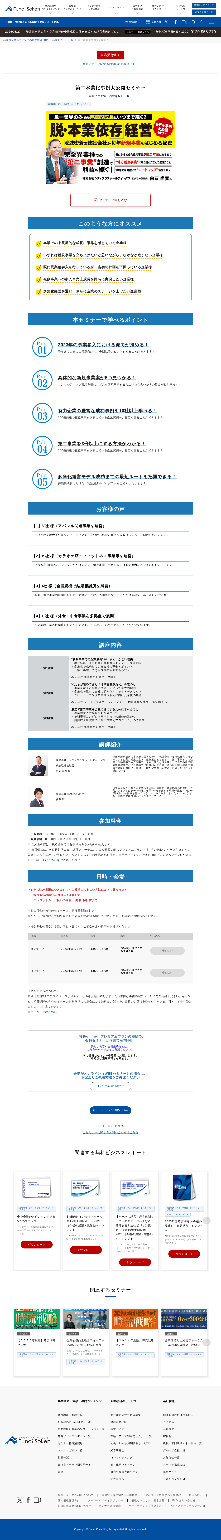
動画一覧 (63, 1457)
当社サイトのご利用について (76, 1495)
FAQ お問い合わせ (183, 1500)
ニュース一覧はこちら (138, 32)
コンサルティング (121, 1457)
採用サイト (170, 1471)
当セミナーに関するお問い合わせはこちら (110, 63)
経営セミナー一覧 (62, 40)
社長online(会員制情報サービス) (130, 1443)
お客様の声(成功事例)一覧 (74, 1421)
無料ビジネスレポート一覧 (74, 1436)
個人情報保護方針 (69, 1500)
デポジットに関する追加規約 (163, 1495)
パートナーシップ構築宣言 (145, 1505)
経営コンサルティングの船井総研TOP (25, 40)
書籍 (60, 1471)
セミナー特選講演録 (70, 1443)
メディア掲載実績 (174, 1464)
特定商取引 (196, 1495)
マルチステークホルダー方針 (187, 1505)
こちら (52, 860)
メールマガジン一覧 (70, 1450)
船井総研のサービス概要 (125, 1414)
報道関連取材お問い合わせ (74, 1505)
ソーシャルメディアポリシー (106, 1500)
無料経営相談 (118, 1421)
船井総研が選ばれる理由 (178, 1414)
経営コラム (117, 1478)
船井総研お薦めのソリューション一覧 (81, 1428)
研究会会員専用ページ (124, 1471)
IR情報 (167, 1436)
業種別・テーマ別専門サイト (76, 1464)
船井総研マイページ (122, 1464)
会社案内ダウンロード (177, 1478)
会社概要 (168, 1428)
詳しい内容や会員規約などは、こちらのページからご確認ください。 (110, 1048)
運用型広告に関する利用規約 (119, 1495)
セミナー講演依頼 (110, 1505)
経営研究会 (117, 1450)
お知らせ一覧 (171, 1457)
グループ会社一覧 (174, 1450)
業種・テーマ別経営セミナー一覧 (131, 1436)
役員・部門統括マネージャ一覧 (182, 1443)
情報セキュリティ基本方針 (148, 1500)
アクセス (168, 1421)
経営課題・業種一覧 (70, 1414)
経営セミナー (118, 1428)
